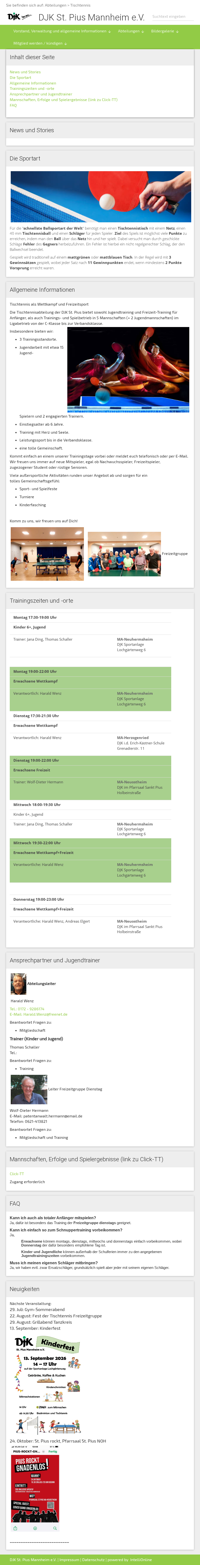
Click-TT (17, 1173)
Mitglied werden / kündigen (40, 43)
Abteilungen (55, 5)
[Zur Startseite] (19, 15)
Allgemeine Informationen (33, 83)
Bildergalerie (165, 30)
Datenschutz (93, 1559)
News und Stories (25, 71)
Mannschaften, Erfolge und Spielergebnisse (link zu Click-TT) (64, 99)
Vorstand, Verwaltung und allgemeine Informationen (62, 30)
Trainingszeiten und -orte (32, 88)
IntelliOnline (141, 1559)
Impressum (69, 1559)
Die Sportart (20, 77)
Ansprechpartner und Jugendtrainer (41, 94)
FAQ (13, 105)
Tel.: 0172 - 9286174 (27, 1008)
